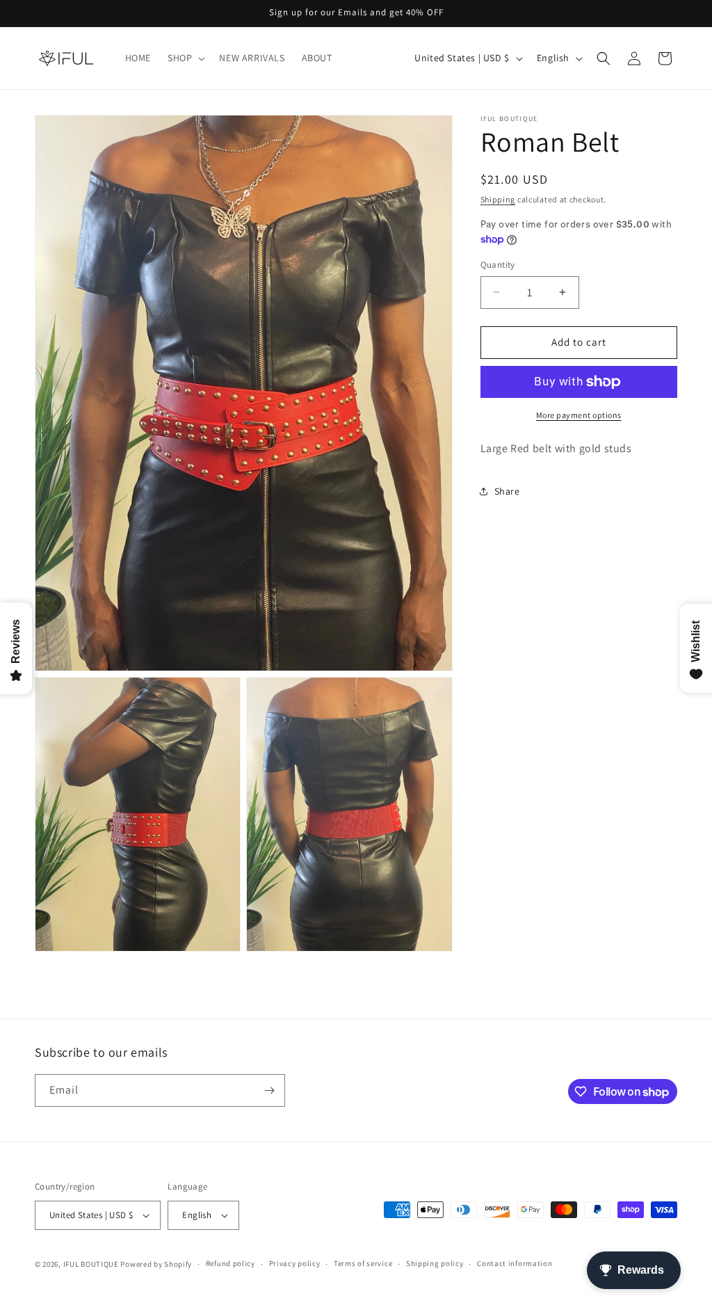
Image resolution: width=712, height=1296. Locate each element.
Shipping (498, 199)
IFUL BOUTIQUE (91, 1264)
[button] (185, 57)
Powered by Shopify (156, 1264)
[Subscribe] (269, 1090)
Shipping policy (435, 1263)
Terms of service (363, 1263)
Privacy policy (295, 1263)
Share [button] (507, 491)
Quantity (497, 265)
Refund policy (230, 1263)
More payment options (579, 415)
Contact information (514, 1263)
